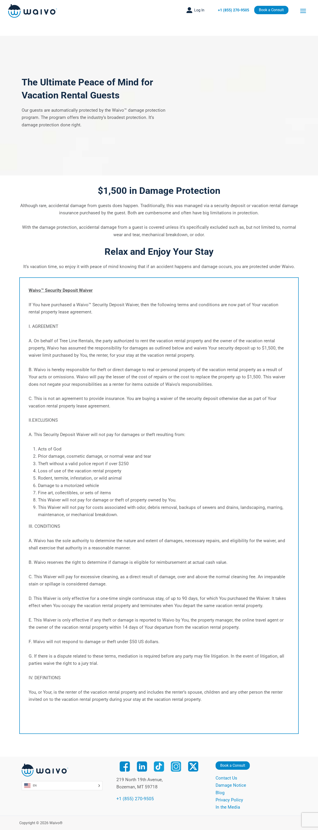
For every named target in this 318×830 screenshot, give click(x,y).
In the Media (228, 807)
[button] (195, 10)
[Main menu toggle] (303, 11)
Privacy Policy (229, 800)
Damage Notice (231, 785)
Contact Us (226, 778)
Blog (220, 792)
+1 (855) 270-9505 (233, 10)
